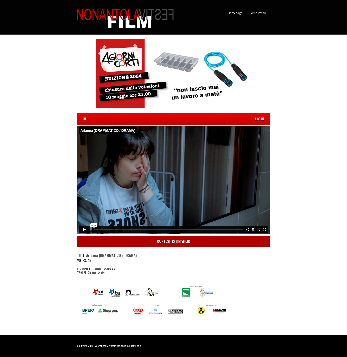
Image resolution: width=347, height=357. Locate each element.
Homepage (235, 13)
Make (91, 345)
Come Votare (258, 13)
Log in (259, 119)
